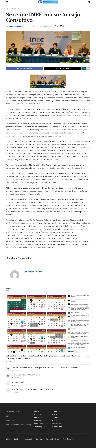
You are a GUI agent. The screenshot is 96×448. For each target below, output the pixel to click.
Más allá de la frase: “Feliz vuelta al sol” (28, 375)
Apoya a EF (56, 423)
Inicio (36, 411)
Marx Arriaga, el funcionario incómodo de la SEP (32, 389)
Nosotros (55, 414)
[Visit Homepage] (48, 2)
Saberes (37, 420)
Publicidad (56, 420)
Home (8, 8)
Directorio (56, 411)
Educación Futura (15, 26)
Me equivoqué (18, 382)
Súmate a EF (57, 426)
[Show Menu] (7, 2)
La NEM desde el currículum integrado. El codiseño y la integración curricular (45, 368)
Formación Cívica (41, 423)
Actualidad (16, 8)
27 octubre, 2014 (33, 26)
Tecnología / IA (40, 426)
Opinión (37, 414)
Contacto (55, 417)
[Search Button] (89, 2)
